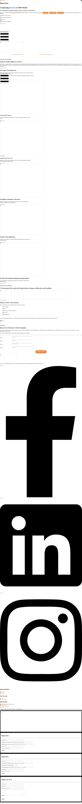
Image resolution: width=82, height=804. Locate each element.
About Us (4, 12)
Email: (1, 340)
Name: (1, 337)
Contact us (60, 12)
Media (18, 12)
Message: (3, 795)
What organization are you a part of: (7, 744)
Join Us (40, 12)
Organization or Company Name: (7, 742)
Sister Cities (21, 12)
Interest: (1, 347)
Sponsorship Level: (4, 765)
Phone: (1, 344)
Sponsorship (53, 12)
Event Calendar (14, 12)
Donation (45, 12)
